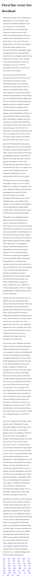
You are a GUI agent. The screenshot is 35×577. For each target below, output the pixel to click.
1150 (4, 572)
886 (8, 575)
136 (19, 570)
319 (23, 561)
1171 (19, 572)
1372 (9, 563)
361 (13, 575)
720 (24, 563)
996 (30, 568)
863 (25, 565)
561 (14, 570)
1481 (18, 575)
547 (14, 563)
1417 (14, 565)
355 (4, 561)
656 (4, 558)
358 (9, 558)
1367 (19, 563)
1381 (9, 565)
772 (9, 561)
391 (15, 572)
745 (29, 558)
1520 (14, 568)
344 (29, 572)
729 (4, 563)
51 (3, 575)
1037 (13, 561)
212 (25, 568)
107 (4, 565)
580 (19, 561)
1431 (28, 561)
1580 (19, 568)
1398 (9, 572)
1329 (28, 570)
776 (25, 572)
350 (23, 570)
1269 (23, 558)
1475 (19, 565)
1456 (29, 563)
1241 (4, 570)
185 (19, 558)
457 (30, 565)
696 (9, 570)
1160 (13, 558)
